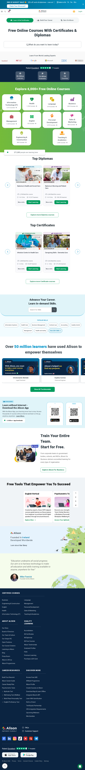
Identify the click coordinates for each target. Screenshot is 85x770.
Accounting (64, 325)
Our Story (5, 628)
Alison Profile (30, 684)
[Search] (4, 10)
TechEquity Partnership (33, 705)
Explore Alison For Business (53, 470)
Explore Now (29, 520)
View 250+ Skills (54, 330)
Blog (3, 653)
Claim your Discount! (18, 6)
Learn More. (20, 416)
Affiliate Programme (33, 681)
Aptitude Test (8, 691)
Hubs (25, 652)
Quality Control (75, 325)
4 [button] (75, 505)
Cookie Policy (38, 761)
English (4, 607)
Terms (19, 761)
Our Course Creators (8, 646)
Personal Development (31, 607)
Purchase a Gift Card (31, 659)
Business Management (38, 325)
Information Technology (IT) (11, 614)
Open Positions (7, 642)
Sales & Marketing (30, 610)
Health (4, 610)
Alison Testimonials (30, 645)
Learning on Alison (8, 649)
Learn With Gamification (34, 698)
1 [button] (75, 493)
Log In (80, 11)
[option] (29, 187)
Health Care (24, 325)
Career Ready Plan (8, 684)
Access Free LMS (31, 677)
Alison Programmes (8, 663)
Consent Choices (28, 761)
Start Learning (33, 202)
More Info (21, 202)
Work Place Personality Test (13, 698)
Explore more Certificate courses (42, 281)
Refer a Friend (30, 702)
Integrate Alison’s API (33, 695)
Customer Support (31, 731)
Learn (21, 20)
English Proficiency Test (11, 702)
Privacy (14, 761)
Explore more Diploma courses (42, 215)
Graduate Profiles (30, 648)
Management (28, 330)
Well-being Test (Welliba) (12, 695)
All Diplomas (28, 637)
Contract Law (53, 325)
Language (27, 600)
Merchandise (30, 716)
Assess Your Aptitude (62, 520)
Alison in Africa (7, 660)
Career (46, 20)
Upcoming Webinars (32, 712)
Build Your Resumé (8, 677)
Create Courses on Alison (34, 688)
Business (5, 600)
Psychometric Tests (8, 688)
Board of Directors (8, 631)
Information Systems (11, 325)
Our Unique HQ (7, 638)
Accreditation (28, 630)
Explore (2, 11)
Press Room (6, 656)
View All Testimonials (42, 389)
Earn (68, 20)
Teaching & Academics (31, 614)
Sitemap (46, 761)
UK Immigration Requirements (36, 709)
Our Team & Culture (8, 635)
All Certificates (29, 634)
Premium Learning (30, 655)
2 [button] (75, 497)
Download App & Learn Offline (36, 691)
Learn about (18, 545)
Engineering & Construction (11, 603)
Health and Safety (41, 330)
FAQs (27, 728)
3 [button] (75, 501)
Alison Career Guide (8, 681)
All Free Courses (29, 641)
